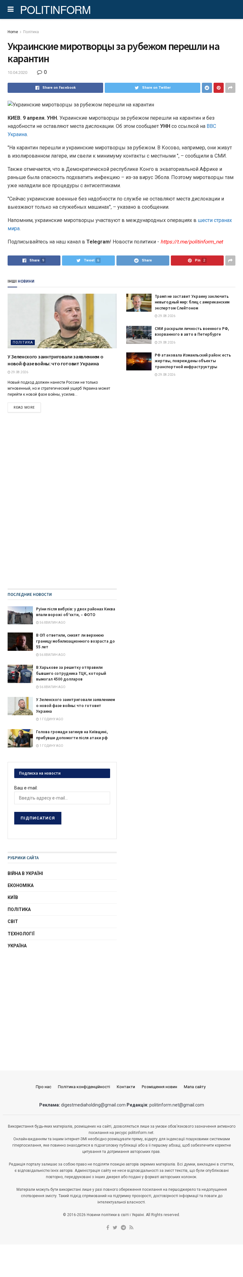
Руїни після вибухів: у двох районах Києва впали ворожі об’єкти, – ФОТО (75, 611)
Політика (31, 32)
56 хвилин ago (52, 622)
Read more (24, 407)
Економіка (21, 885)
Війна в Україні (25, 873)
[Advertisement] (62, 1003)
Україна (17, 945)
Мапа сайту (195, 1086)
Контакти (126, 1086)
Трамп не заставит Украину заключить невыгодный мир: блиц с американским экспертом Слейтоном (192, 302)
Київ (13, 897)
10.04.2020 (17, 72)
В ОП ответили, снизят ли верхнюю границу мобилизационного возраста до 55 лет (75, 641)
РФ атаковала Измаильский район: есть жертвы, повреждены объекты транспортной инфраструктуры (193, 360)
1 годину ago (51, 719)
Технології (21, 933)
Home (13, 32)
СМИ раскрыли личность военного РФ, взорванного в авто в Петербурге (192, 331)
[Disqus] (121, 507)
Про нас (43, 1086)
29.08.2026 (19, 372)
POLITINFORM (55, 9)
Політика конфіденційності (84, 1086)
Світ (13, 921)
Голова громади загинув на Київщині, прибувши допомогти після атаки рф (72, 734)
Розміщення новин (159, 1086)
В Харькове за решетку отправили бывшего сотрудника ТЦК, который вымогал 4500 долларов (71, 673)
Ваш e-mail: (26, 787)
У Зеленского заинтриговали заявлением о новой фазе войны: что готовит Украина (75, 705)
